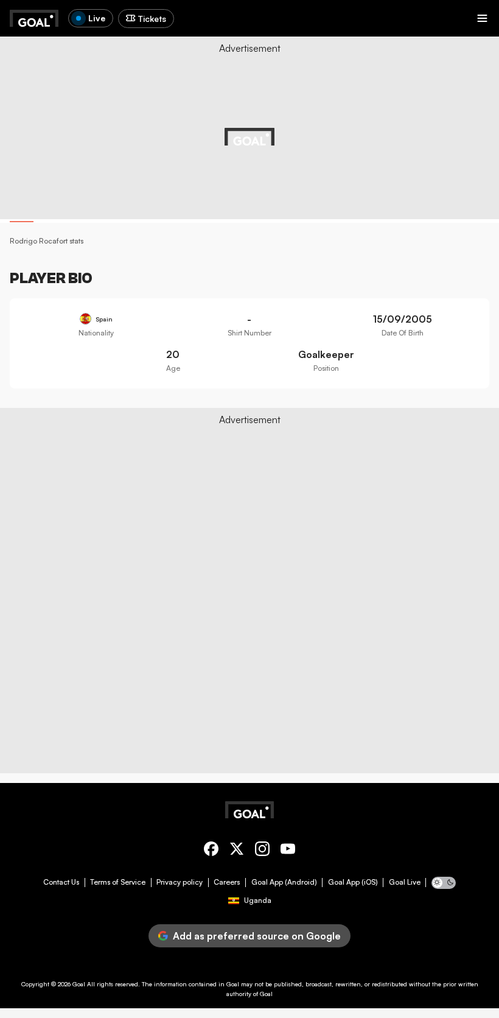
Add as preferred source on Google (257, 936)
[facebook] (211, 851)
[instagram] (262, 851)
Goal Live (404, 882)
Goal (78, 984)
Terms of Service (117, 882)
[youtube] (288, 851)
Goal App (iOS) (353, 882)
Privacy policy (179, 882)
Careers (227, 882)
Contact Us (61, 882)
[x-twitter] (236, 851)
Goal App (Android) (284, 882)
